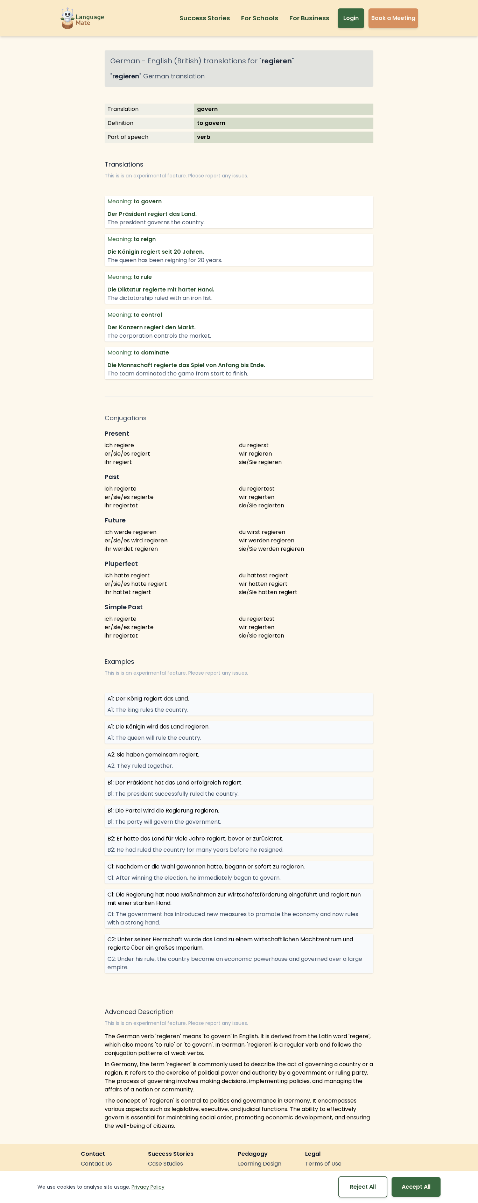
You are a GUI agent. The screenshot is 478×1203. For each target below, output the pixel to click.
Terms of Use (323, 1164)
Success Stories (205, 18)
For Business (309, 18)
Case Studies (165, 1164)
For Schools (259, 18)
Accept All (416, 1187)
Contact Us (96, 1164)
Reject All (363, 1187)
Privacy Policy (148, 1186)
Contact (93, 1154)
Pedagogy (253, 1154)
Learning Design (259, 1164)
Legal (313, 1154)
